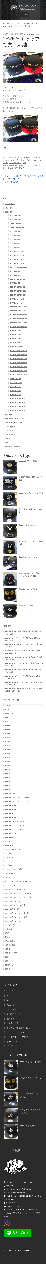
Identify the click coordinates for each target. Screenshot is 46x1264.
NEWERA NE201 (10, 809)
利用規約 (35, 1213)
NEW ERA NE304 (15, 271)
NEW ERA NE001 (15, 331)
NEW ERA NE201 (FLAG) (18, 411)
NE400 (5, 26)
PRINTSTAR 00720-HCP (18, 307)
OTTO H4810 (15, 247)
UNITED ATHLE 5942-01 (18, 355)
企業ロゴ (8, 929)
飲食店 (7, 969)
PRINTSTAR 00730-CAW (18, 311)
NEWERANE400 (12, 165)
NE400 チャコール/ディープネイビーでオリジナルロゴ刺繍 (13, 179)
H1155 (7, 741)
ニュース (8, 208)
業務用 (7, 949)
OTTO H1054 (15, 235)
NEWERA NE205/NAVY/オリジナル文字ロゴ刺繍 (22, 663)
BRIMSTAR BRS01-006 (18, 295)
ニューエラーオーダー (13, 921)
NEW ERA (35, 24)
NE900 (7, 785)
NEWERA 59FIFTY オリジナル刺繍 (17, 797)
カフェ (7, 877)
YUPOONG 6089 (15, 223)
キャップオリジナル (26, 165)
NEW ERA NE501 (15, 395)
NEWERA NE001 (10, 805)
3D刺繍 (7, 706)
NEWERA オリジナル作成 (14, 821)
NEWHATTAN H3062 (17, 263)
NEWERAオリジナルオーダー (15, 825)
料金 (7, 443)
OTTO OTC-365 (15, 387)
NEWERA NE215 (10, 813)
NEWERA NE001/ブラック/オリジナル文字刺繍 (22, 670)
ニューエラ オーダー (13, 901)
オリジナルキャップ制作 (21, 24)
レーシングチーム (12, 925)
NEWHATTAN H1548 (17, 303)
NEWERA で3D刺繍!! (26, 605)
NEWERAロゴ (10, 837)
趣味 (7, 957)
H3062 (7, 753)
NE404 (7, 781)
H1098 (7, 737)
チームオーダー (15, 163)
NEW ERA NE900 (15, 275)
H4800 (7, 757)
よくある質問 (10, 435)
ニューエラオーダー (12, 909)
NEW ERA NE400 (15, 215)
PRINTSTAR (9, 845)
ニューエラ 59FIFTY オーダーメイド (18, 897)
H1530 (7, 749)
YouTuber (8, 853)
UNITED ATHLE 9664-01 (18, 315)
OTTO (7, 841)
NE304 (7, 769)
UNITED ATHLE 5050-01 (18, 375)
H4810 (7, 761)
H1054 (7, 733)
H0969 (7, 725)
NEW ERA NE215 (15, 391)
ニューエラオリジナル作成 (15, 905)
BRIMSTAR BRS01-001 (18, 279)
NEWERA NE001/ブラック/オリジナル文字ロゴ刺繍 (23, 682)
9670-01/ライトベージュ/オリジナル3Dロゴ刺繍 (22, 651)
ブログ (10, 1046)
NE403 (20, 157)
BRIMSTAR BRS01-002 (18, 291)
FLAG (7, 722)
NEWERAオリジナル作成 (14, 829)
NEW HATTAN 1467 (16, 347)
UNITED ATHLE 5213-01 (18, 371)
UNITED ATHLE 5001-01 (18, 351)
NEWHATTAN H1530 (17, 259)
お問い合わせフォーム (14, 1206)
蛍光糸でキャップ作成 (33, 178)
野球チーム (9, 965)
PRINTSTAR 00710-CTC (18, 323)
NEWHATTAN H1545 (17, 299)
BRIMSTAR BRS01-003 (18, 287)
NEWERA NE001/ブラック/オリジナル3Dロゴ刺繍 (22, 676)
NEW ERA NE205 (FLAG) (18, 407)
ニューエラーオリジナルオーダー (17, 913)
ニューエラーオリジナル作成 (16, 917)
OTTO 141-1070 (16, 383)
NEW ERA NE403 (15, 219)
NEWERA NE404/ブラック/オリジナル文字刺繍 (22, 638)
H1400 (7, 746)
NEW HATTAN (10, 793)
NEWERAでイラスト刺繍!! (28, 461)
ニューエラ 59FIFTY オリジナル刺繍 (18, 893)
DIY (6, 718)
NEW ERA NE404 (15, 283)
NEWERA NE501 (10, 817)
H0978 (7, 729)
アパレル (8, 865)
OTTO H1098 (15, 239)
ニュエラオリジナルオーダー (16, 889)
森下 (16, 168)
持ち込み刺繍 (10, 945)
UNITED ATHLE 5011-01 (18, 359)
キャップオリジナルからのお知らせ (18, 881)
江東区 (21, 168)
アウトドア (9, 861)
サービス (8, 439)
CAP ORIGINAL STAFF (31, 34)
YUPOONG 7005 (15, 379)
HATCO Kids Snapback (18, 267)
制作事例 (8, 415)
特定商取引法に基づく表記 (15, 419)
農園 (7, 961)
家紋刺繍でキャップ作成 (28, 589)
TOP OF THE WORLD (12, 849)
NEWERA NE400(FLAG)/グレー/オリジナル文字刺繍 (23, 644)
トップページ (10, 204)
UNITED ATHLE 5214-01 (18, 367)
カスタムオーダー (12, 160)
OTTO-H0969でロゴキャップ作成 (31, 493)
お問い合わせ (10, 427)
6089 (7, 710)
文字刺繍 (9, 168)
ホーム (7, 24)
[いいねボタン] (5, 148)
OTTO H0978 (15, 231)
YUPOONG (9, 857)
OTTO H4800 (15, 243)
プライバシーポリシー (13, 422)
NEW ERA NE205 (15, 335)
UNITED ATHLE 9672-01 (18, 327)
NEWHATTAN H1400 (17, 251)
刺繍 (24, 163)
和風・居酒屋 (10, 941)
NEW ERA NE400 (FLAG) (18, 399)
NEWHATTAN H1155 (17, 255)
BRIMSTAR (9, 714)
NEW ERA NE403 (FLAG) (18, 403)
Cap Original (9, 1250)
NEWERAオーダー (11, 833)
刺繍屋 (7, 937)
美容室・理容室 (11, 953)
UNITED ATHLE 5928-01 (18, 363)
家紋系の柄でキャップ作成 (29, 557)
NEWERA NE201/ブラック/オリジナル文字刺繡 (22, 632)
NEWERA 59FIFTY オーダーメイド (17, 801)
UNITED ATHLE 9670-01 (18, 319)
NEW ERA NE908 (15, 339)
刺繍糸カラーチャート (13, 446)
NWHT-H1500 (15, 343)
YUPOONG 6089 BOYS (18, 227)
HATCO (7, 765)
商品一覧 (8, 212)
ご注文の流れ (10, 431)
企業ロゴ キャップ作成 (27, 525)
